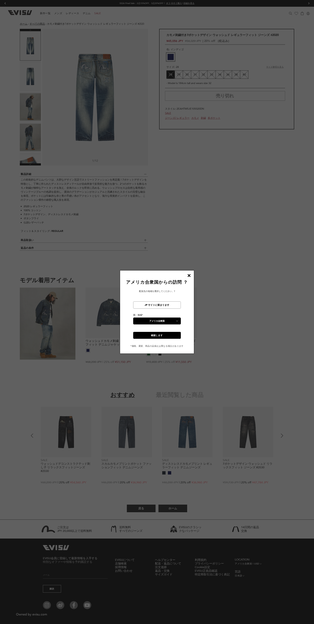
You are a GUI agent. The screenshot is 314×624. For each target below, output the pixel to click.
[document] (157, 313)
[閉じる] (189, 275)
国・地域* (138, 315)
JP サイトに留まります (157, 305)
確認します (157, 335)
